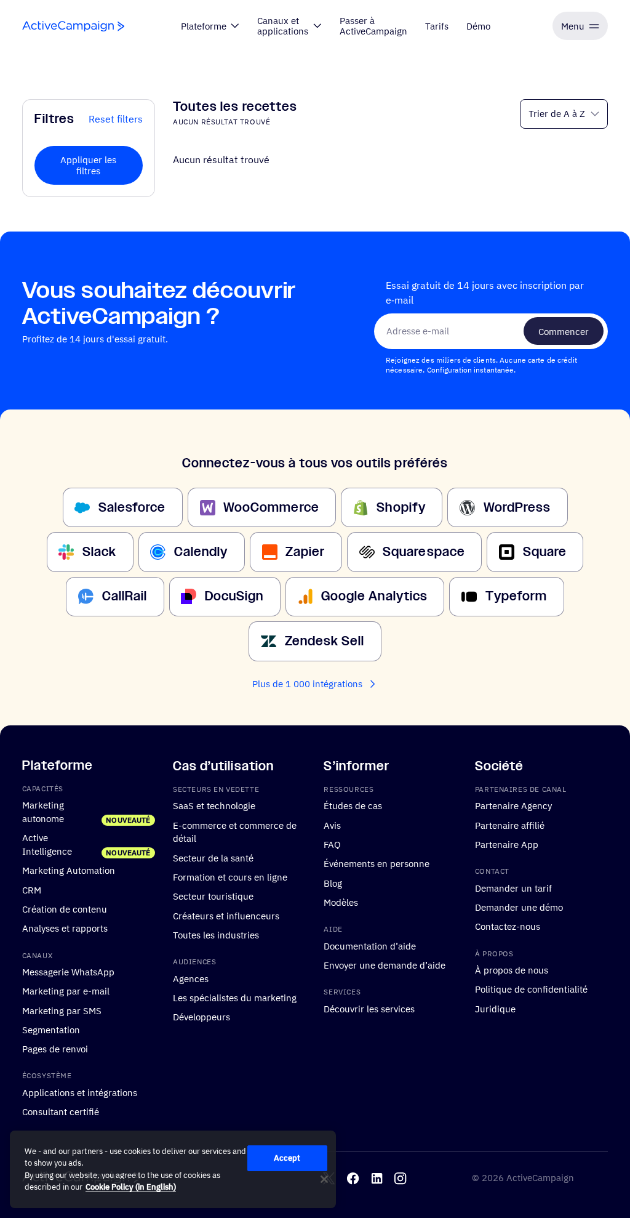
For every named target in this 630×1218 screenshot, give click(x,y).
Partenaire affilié (509, 824)
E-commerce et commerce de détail (235, 831)
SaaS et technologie (214, 805)
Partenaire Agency (513, 805)
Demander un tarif (513, 887)
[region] (173, 1169)
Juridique (495, 1008)
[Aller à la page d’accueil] (73, 26)
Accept (287, 1158)
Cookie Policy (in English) (131, 1187)
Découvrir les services (369, 1008)
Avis (332, 824)
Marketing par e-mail (66, 991)
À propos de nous (511, 969)
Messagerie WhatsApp (68, 971)
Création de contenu (64, 909)
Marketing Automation (68, 870)
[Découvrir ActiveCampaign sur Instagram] (400, 1178)
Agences (191, 978)
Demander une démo (519, 907)
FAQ (332, 844)
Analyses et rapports (65, 928)
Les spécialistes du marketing (235, 997)
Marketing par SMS (62, 1010)
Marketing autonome (43, 812)
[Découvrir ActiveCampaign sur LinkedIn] (377, 1178)
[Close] (324, 1179)
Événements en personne (376, 863)
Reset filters (116, 119)
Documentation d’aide (370, 945)
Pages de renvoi (55, 1049)
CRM (31, 889)
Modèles (341, 901)
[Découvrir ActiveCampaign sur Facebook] (353, 1178)
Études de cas (353, 805)
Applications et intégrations (79, 1092)
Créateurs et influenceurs (226, 915)
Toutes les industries (216, 934)
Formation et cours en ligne (230, 877)
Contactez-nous (507, 926)
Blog (333, 882)
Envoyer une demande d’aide (384, 964)
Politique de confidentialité (531, 989)
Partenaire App (506, 844)
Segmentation (51, 1029)
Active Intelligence (47, 844)
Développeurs (201, 1016)
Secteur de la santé (213, 857)
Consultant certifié (60, 1111)
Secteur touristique (213, 896)
